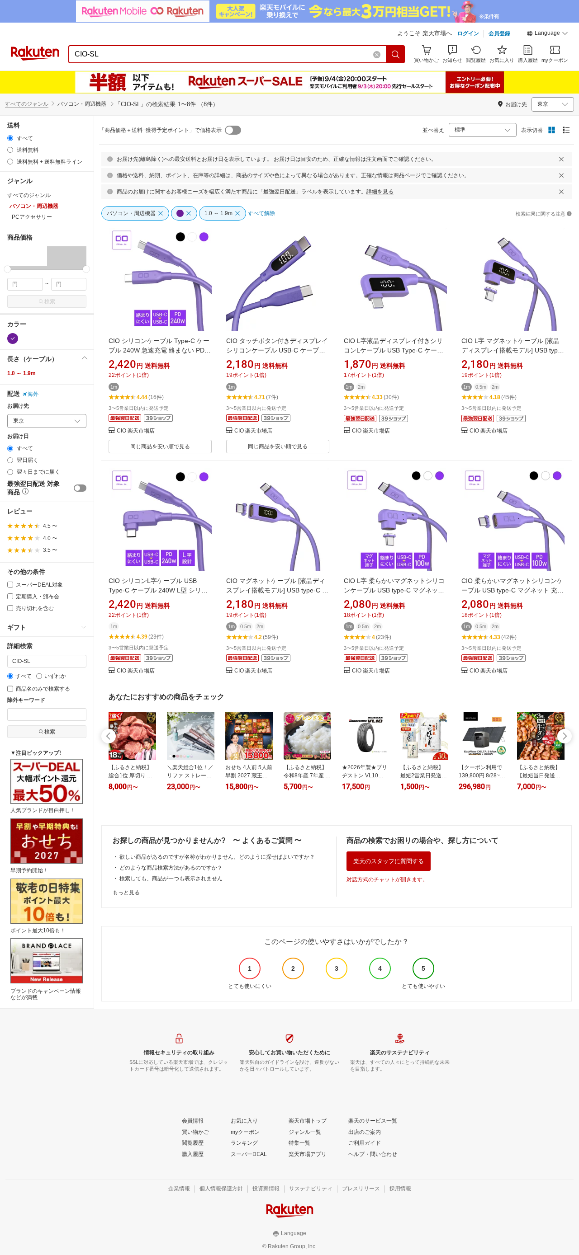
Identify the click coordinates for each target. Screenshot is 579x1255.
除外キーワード (26, 700)
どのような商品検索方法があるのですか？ (171, 868)
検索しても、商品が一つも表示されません (171, 878)
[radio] (10, 138)
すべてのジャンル (26, 104)
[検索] (396, 54)
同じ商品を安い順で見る (160, 446)
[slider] (7, 269)
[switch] (80, 488)
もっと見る (126, 892)
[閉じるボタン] (561, 159)
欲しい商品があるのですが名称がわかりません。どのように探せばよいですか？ (217, 857)
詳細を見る (380, 191)
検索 (49, 301)
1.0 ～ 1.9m (21, 373)
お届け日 (18, 436)
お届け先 (18, 406)
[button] (547, 34)
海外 (33, 394)
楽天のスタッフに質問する (388, 861)
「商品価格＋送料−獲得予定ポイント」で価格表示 (160, 130)
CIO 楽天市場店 (136, 431)
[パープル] (12, 338)
